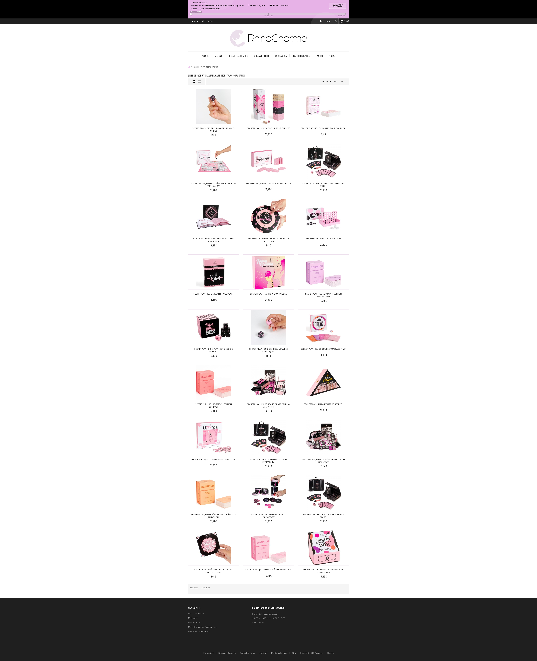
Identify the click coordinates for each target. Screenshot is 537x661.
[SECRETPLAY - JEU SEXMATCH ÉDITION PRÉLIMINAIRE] (323, 272)
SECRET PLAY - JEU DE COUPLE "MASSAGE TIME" (323, 349)
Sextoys (218, 55)
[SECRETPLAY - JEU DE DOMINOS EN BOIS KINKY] (268, 161)
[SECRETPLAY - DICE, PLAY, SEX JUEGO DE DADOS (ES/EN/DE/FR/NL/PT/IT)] (213, 327)
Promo (332, 55)
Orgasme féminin (261, 55)
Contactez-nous (247, 653)
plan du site (207, 21)
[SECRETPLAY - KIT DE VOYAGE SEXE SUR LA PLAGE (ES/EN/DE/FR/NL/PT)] (323, 492)
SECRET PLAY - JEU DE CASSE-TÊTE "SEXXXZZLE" (213, 459)
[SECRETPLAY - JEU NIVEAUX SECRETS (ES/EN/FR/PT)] (268, 492)
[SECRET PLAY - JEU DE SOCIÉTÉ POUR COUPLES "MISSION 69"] (213, 161)
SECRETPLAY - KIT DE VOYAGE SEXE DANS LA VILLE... (323, 184)
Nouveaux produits (227, 653)
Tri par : (325, 81)
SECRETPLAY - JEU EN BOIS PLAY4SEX (323, 238)
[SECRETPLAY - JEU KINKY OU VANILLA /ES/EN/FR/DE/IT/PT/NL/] (268, 272)
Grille (194, 81)
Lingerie (319, 55)
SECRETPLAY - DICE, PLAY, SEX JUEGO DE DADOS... (213, 350)
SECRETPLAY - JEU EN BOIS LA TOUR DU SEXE (268, 128)
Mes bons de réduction (199, 631)
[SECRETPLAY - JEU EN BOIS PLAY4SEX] (323, 216)
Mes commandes (196, 613)
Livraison (263, 653)
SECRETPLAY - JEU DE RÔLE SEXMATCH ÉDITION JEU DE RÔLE (213, 515)
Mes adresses (194, 622)
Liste (199, 81)
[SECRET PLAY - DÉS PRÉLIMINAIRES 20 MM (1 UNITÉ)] (213, 106)
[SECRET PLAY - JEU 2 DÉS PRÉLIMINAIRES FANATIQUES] (268, 327)
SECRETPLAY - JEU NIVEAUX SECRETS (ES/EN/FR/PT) (268, 515)
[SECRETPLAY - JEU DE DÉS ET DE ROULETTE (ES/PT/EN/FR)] (268, 216)
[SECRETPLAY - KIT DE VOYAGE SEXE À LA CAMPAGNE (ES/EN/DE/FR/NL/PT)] (268, 437)
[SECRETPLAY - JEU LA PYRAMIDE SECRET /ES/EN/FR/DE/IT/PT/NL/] (323, 382)
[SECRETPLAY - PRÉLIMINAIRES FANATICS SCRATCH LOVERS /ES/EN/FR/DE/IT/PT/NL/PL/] (213, 547)
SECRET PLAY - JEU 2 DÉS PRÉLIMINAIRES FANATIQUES (268, 350)
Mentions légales (279, 653)
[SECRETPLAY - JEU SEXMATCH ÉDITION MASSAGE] (268, 547)
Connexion (327, 21)
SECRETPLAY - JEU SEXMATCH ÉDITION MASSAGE (268, 569)
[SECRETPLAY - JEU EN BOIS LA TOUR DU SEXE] (268, 106)
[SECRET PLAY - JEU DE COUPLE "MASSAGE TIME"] (323, 327)
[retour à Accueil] (189, 67)
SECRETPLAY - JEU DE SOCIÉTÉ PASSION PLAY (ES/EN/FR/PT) (268, 405)
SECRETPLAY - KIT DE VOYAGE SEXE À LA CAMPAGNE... (268, 460)
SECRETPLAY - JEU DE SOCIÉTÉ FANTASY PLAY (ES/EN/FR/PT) (323, 460)
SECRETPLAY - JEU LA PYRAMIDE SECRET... (323, 404)
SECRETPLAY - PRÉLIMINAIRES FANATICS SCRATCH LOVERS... (213, 571)
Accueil (205, 55)
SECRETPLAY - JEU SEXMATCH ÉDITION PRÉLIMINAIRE (323, 295)
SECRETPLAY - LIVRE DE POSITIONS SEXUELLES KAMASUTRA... (213, 240)
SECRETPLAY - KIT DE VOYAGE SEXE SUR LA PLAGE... (323, 515)
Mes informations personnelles (202, 627)
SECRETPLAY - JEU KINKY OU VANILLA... (268, 293)
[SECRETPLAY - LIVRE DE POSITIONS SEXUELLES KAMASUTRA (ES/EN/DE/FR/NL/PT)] (213, 216)
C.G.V (294, 653)
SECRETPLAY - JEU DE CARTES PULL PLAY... (213, 293)
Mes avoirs (193, 618)
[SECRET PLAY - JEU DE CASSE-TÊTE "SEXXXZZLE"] (213, 437)
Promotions (209, 653)
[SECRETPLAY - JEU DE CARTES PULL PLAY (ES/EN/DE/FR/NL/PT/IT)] (213, 272)
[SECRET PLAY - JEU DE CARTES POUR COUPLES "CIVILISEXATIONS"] (323, 106)
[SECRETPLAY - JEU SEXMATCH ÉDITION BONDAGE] (213, 382)
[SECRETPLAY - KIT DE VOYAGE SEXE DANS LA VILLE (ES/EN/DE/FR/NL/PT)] (323, 161)
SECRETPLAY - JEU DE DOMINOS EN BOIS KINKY (268, 183)
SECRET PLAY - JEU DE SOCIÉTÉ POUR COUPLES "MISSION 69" (213, 184)
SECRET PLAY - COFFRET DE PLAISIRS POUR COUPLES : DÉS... (323, 571)
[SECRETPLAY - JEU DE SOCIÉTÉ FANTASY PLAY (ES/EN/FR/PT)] (323, 437)
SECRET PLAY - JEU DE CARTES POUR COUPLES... (323, 128)
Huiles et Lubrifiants (238, 55)
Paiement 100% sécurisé (311, 653)
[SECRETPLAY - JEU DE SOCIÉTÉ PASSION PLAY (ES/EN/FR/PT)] (268, 382)
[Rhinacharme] (268, 38)
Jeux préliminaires (301, 55)
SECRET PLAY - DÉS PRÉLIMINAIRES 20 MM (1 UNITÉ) (213, 129)
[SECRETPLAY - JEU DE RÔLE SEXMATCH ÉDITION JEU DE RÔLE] (213, 492)
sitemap (330, 653)
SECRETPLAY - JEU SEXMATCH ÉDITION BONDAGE (213, 405)
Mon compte (194, 607)
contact (195, 21)
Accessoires (281, 55)
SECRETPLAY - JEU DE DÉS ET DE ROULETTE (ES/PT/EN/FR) (268, 240)
